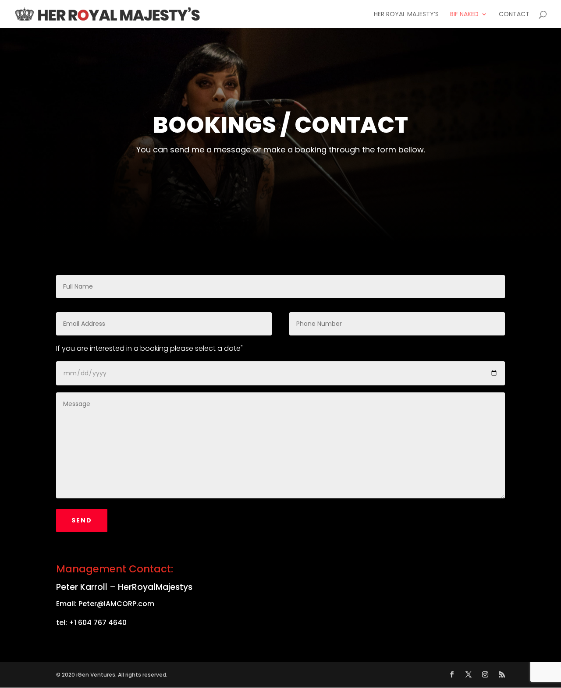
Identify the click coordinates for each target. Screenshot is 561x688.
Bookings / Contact (280, 125)
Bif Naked (464, 14)
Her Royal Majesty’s (406, 14)
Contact (514, 14)
